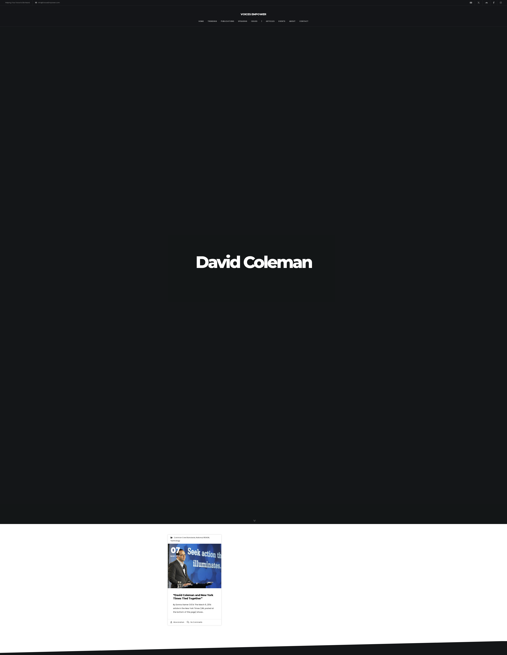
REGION (206, 537)
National (199, 537)
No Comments (196, 622)
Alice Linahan (178, 622)
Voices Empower (253, 14)
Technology (175, 541)
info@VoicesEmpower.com (49, 2)
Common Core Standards (184, 537)
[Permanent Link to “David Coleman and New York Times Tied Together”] (194, 566)
